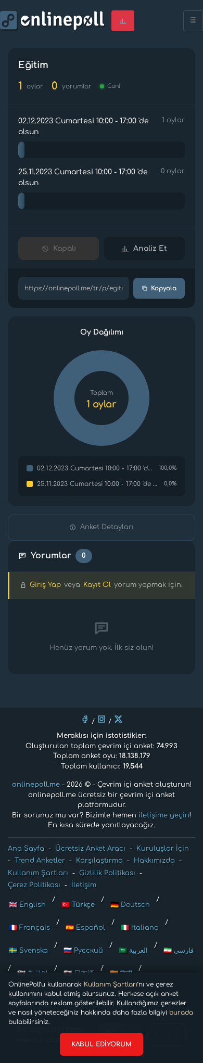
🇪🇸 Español (85, 927)
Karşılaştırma (99, 860)
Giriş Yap (45, 584)
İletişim (83, 885)
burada (181, 1012)
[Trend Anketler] (122, 20)
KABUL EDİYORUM (101, 1044)
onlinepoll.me (36, 784)
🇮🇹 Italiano (140, 927)
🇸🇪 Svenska (28, 950)
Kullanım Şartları (110, 984)
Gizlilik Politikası (107, 873)
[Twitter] (118, 719)
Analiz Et (150, 248)
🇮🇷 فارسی (178, 950)
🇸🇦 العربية (133, 950)
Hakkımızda (154, 860)
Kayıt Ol (97, 584)
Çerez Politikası (34, 885)
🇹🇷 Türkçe (78, 904)
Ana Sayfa (26, 848)
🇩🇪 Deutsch (130, 904)
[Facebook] (85, 719)
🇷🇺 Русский (83, 950)
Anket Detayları (107, 527)
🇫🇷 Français (29, 927)
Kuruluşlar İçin (162, 848)
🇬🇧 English (27, 904)
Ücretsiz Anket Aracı (90, 848)
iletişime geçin (163, 815)
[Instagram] (101, 719)
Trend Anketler (40, 860)
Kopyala (163, 288)
